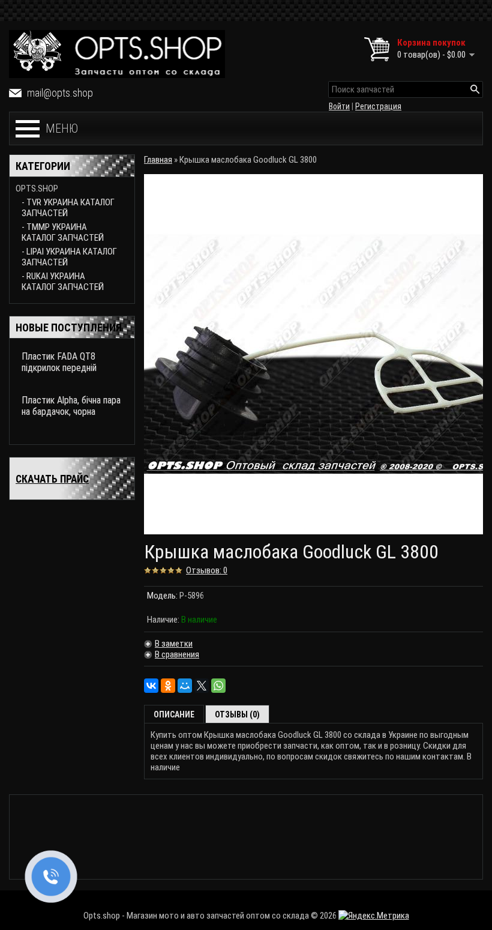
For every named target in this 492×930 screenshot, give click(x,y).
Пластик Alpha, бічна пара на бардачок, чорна (71, 405)
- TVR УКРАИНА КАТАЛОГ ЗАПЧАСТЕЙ (68, 208)
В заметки (174, 643)
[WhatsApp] (218, 685)
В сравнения (177, 654)
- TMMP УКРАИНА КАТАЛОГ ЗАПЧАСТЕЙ (63, 232)
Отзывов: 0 (206, 570)
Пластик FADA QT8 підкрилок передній (59, 362)
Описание (174, 714)
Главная (158, 159)
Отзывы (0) (237, 714)
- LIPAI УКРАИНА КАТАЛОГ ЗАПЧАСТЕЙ (69, 257)
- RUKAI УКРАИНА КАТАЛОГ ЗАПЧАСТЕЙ (63, 281)
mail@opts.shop (60, 92)
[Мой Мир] (185, 685)
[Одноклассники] (168, 685)
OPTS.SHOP (37, 188)
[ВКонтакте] (151, 685)
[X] (201, 685)
